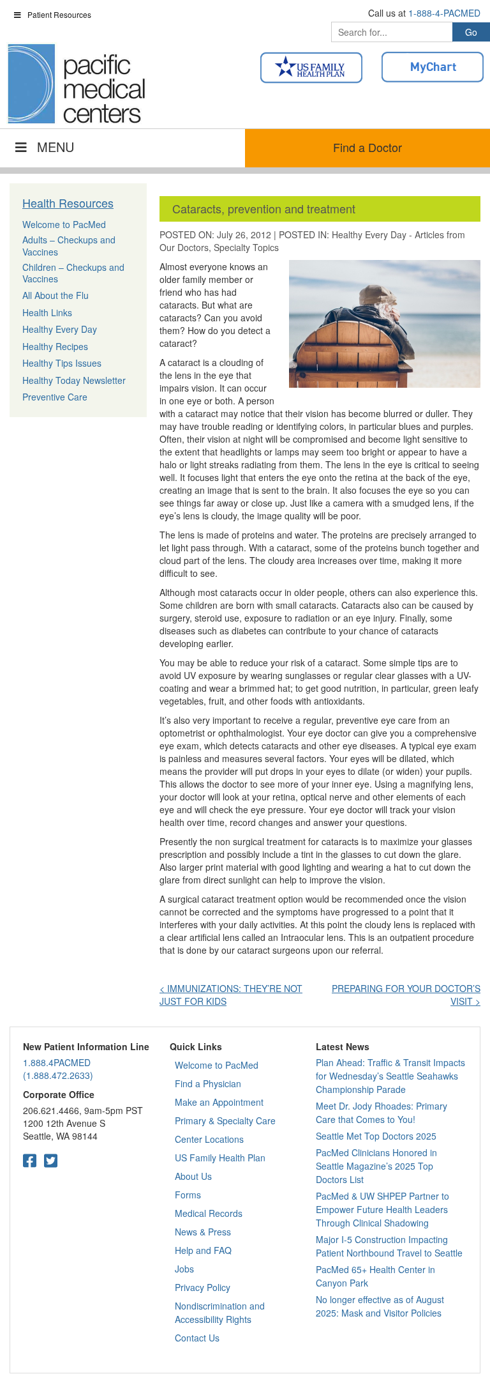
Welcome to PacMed (216, 1064)
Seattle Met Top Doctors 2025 (376, 1135)
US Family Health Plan (220, 1157)
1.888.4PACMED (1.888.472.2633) (58, 1068)
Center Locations (209, 1139)
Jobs (184, 1268)
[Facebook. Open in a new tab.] (29, 1160)
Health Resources (68, 202)
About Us (193, 1176)
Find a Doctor (367, 147)
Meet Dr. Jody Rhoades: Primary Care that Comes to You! (381, 1112)
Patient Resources (59, 14)
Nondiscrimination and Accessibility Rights (220, 1312)
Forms (188, 1194)
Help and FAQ (203, 1250)
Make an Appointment (219, 1102)
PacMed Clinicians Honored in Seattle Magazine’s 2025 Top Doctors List (376, 1166)
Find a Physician (208, 1083)
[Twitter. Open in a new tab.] (50, 1160)
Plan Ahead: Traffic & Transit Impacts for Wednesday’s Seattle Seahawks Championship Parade (390, 1076)
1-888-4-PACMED (444, 12)
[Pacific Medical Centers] (76, 83)
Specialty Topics (246, 247)
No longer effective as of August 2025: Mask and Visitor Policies (380, 1306)
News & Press (203, 1231)
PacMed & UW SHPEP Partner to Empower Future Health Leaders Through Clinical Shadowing (382, 1209)
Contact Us (197, 1337)
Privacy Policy (202, 1287)
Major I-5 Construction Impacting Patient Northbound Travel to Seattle (389, 1246)
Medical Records (208, 1213)
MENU (55, 146)
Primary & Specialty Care (225, 1120)
